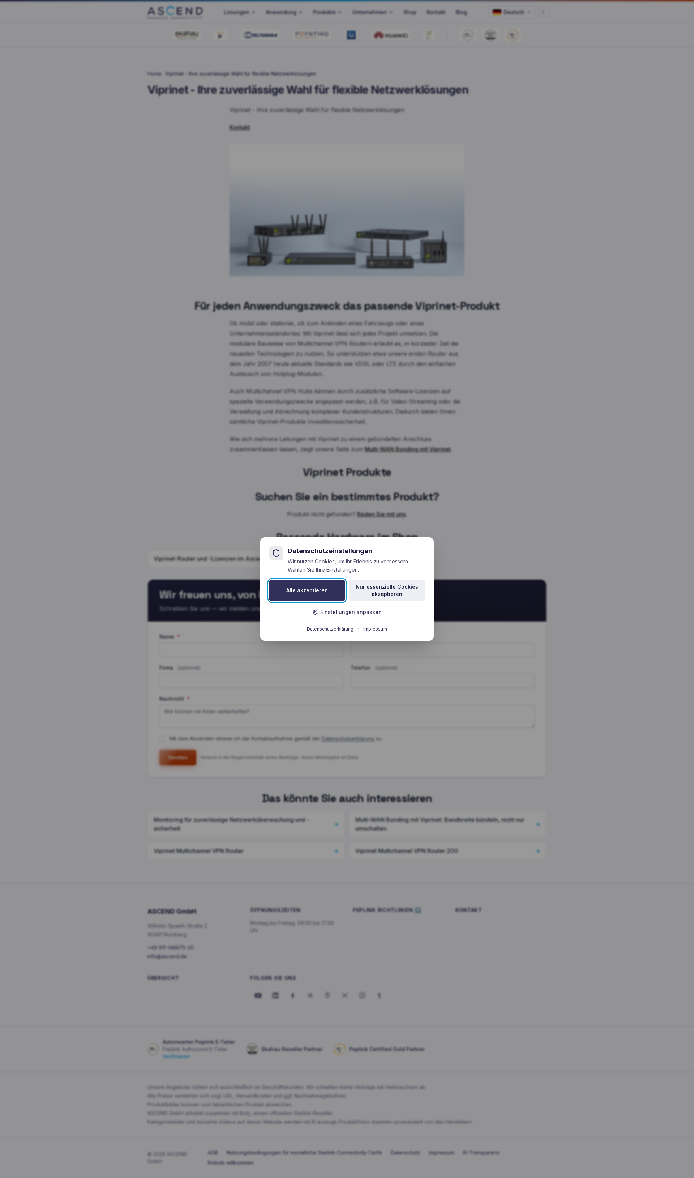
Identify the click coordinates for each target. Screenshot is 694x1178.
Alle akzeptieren (307, 590)
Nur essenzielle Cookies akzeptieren (387, 590)
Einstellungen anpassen (351, 612)
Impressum (375, 629)
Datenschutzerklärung (330, 629)
